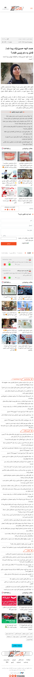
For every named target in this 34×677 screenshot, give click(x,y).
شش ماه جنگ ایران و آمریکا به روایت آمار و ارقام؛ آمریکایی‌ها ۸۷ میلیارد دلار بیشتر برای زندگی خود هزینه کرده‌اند (17, 505)
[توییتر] (13, 676)
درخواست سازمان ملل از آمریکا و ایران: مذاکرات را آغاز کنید (17, 520)
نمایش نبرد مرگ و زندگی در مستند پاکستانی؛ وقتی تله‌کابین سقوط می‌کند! (17, 471)
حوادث (19, 39)
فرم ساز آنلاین (18, 634)
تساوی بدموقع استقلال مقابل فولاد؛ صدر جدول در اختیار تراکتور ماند (17, 540)
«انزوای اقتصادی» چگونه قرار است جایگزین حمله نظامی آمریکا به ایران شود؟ (17, 143)
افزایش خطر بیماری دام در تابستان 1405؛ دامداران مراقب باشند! (18, 575)
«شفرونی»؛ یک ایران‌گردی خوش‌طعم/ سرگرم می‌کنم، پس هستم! (18, 463)
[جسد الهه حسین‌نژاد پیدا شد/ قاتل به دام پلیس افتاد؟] (17, 73)
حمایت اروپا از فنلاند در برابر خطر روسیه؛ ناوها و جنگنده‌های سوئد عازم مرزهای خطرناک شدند (18, 402)
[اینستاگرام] (15, 676)
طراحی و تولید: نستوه (15, 673)
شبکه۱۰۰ (28, 660)
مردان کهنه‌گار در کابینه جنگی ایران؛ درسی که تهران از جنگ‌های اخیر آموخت (18, 138)
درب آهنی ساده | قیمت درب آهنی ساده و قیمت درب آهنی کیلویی (18, 583)
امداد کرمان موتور (9, 634)
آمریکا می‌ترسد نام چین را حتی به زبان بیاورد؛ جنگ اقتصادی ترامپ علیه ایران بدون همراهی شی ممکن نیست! (18, 117)
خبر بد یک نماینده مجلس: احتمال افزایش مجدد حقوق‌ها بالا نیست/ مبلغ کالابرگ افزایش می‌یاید (17, 383)
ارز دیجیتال (9, 636)
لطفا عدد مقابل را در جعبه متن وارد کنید (25, 239)
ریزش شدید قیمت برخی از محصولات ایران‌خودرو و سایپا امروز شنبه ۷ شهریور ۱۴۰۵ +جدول (17, 449)
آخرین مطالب (27, 431)
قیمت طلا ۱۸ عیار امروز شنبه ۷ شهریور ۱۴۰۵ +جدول (19, 412)
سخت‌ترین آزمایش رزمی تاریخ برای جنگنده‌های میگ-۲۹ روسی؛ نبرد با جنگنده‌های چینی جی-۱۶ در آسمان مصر (17, 435)
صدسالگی (21, 660)
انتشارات (19, 662)
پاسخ (18, 264)
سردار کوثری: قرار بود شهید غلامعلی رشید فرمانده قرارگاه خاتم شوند (17, 416)
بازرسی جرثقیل (25, 634)
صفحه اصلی (29, 39)
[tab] (28, 379)
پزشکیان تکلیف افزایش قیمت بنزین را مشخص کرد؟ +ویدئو (17, 547)
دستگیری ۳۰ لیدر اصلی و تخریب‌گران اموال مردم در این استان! (16, 388)
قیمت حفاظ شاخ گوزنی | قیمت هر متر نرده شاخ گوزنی (18, 587)
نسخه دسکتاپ (17, 646)
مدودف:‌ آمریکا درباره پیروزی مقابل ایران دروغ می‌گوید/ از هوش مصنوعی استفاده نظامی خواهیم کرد (17, 524)
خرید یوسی (29, 636)
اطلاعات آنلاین (17, 8)
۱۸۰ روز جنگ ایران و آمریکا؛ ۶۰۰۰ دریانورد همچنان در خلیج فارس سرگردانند (17, 397)
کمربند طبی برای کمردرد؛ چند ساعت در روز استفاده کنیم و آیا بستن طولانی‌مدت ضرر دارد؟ (17, 561)
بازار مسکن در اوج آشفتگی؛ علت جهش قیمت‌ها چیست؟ (18, 439)
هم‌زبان (14, 660)
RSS (7, 662)
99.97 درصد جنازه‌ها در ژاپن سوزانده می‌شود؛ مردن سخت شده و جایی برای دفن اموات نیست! (17, 122)
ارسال (8, 244)
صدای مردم (6, 660)
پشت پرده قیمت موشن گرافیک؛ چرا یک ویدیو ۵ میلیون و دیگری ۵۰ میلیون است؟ (17, 570)
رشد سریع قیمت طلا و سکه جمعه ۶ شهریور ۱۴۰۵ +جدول (17, 420)
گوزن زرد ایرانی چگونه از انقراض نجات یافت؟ (20, 544)
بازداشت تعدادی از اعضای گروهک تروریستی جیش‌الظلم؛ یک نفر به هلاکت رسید (17, 529)
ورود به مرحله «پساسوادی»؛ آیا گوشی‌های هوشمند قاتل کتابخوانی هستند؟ (17, 127)
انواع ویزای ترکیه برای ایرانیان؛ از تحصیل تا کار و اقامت (18, 554)
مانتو (31, 634)
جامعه (24, 39)
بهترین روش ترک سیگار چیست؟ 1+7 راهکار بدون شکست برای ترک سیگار (17, 565)
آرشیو (12, 662)
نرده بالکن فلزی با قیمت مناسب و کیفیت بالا (20, 579)
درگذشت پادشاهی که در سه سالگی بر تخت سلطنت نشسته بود (16, 486)
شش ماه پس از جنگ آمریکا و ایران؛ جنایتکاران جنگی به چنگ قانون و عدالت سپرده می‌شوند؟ (18, 511)
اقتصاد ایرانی (23, 636)
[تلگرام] (10, 676)
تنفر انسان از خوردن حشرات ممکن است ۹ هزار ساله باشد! (17, 467)
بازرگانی (28, 551)
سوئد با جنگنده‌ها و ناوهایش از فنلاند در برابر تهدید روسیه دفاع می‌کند (18, 407)
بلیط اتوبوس (29, 639)
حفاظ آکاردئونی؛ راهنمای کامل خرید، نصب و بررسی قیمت (17, 589)
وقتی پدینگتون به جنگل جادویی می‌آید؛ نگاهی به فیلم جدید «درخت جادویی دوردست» (18, 481)
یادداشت (26, 662)
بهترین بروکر (16, 636)
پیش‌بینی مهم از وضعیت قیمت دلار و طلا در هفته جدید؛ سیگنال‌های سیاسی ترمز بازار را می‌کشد (19, 535)
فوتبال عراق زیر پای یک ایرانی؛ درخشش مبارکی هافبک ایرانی (17, 557)
